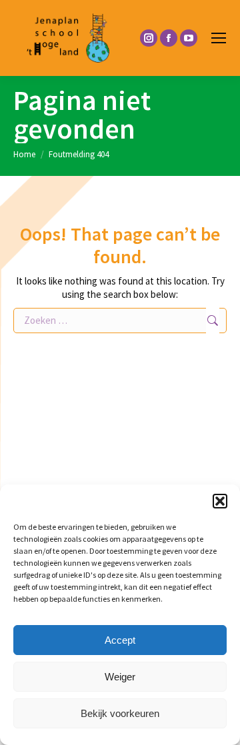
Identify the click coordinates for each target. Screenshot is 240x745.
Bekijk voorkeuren (120, 713)
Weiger (120, 676)
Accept (120, 640)
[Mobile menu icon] (219, 38)
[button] (220, 501)
